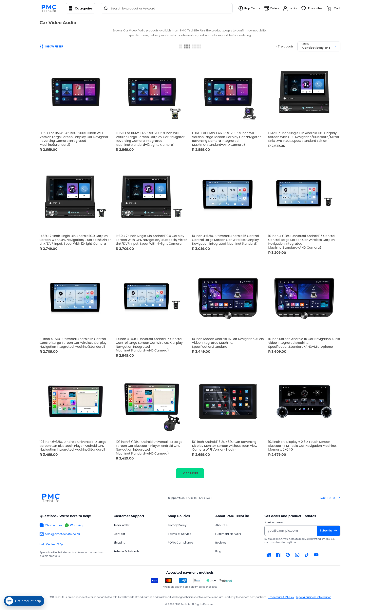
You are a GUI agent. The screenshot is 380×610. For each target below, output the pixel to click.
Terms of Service (179, 534)
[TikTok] (306, 554)
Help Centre (47, 544)
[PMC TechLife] (50, 8)
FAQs (60, 544)
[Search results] (106, 8)
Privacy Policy (177, 525)
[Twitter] (268, 554)
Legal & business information (313, 597)
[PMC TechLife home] (51, 497)
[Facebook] (278, 554)
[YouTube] (316, 554)
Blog (218, 551)
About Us (221, 525)
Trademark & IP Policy (281, 597)
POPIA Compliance (181, 543)
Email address (273, 522)
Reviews (220, 543)
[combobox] (166, 8)
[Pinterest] (287, 554)
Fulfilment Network (228, 534)
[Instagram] (297, 554)
